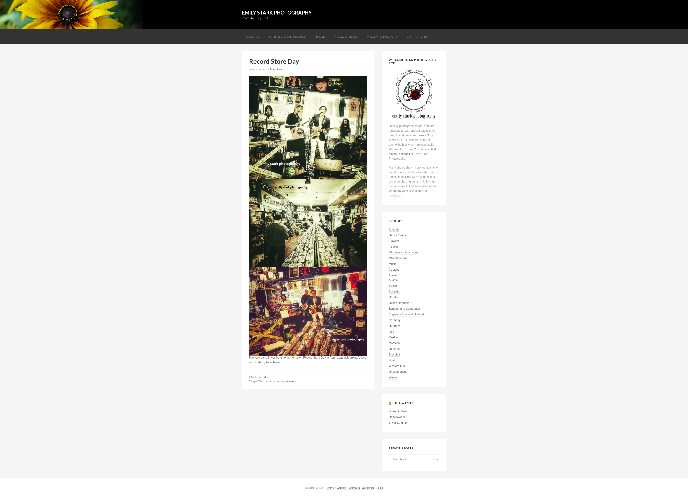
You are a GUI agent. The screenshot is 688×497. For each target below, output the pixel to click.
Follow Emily (402, 403)
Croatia (393, 297)
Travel (393, 275)
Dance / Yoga (397, 235)
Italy (391, 331)
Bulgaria (394, 291)
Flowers (394, 241)
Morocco (394, 343)
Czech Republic (399, 303)
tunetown (291, 381)
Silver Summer (398, 423)
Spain (392, 360)
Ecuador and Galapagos (404, 308)
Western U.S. (397, 366)
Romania (394, 349)
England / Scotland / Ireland (406, 314)
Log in (380, 487)
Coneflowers (397, 417)
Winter (393, 377)
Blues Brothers (398, 411)
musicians (278, 381)
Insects (393, 246)
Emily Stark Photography (277, 12)
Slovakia (394, 354)
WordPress (368, 487)
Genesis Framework (348, 487)
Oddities (394, 269)
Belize (393, 286)
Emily (329, 487)
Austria (393, 280)
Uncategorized (398, 371)
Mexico (393, 337)
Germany (394, 320)
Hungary (394, 326)
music (268, 381)
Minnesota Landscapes (403, 252)
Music (267, 377)
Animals (394, 229)
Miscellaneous (398, 258)
